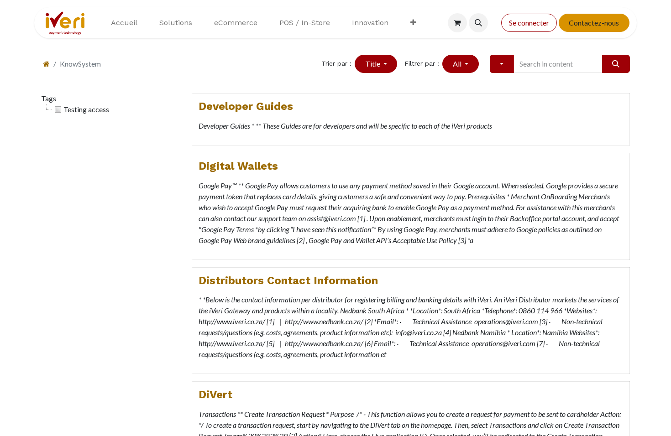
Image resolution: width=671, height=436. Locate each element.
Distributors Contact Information (288, 280)
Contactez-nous (594, 22)
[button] (478, 22)
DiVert (215, 394)
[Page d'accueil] (46, 63)
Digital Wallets (238, 166)
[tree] (109, 109)
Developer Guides (246, 106)
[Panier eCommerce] (457, 22)
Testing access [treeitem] (86, 109)
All (458, 63)
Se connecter (529, 22)
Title (373, 63)
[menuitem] (124, 23)
